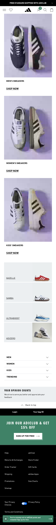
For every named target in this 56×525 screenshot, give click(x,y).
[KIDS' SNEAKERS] (28, 217)
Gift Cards (32, 467)
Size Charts (33, 481)
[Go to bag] (51, 10)
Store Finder (33, 460)
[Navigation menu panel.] (4, 10)
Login (14, 412)
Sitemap (8, 488)
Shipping (8, 474)
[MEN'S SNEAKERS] (28, 53)
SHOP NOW (12, 89)
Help (7, 453)
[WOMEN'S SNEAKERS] (28, 135)
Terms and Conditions (14, 512)
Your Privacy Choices (10, 503)
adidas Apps (33, 474)
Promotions (9, 481)
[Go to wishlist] (11, 10)
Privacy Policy (34, 502)
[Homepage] (28, 11)
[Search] (45, 10)
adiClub (31, 453)
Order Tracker (10, 467)
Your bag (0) (38, 412)
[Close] (5, 519)
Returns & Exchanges (14, 460)
